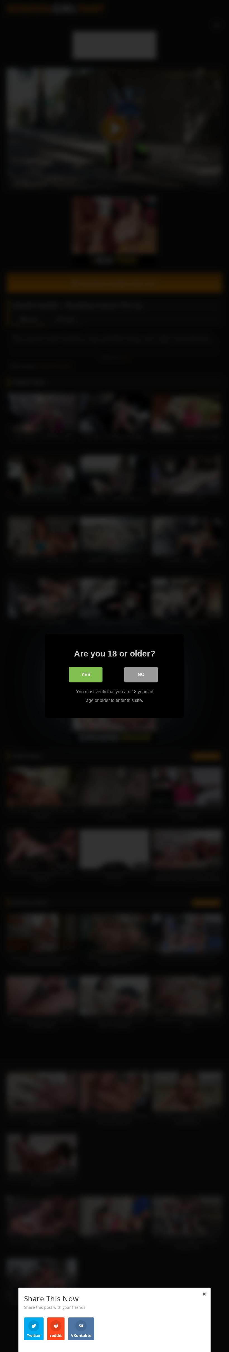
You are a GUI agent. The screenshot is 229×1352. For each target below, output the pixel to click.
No (141, 674)
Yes (85, 674)
